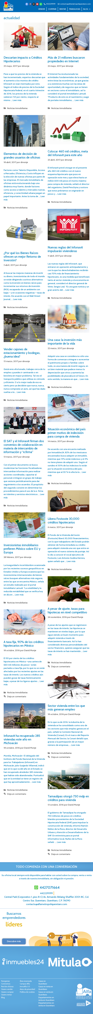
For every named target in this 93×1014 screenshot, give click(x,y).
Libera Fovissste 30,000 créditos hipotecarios (63, 520)
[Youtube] (37, 4)
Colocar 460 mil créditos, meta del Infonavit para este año (68, 153)
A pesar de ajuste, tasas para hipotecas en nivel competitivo (67, 610)
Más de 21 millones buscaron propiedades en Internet (66, 59)
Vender (41, 9)
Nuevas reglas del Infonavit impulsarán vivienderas (65, 249)
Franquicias (74, 9)
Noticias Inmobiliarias (17, 108)
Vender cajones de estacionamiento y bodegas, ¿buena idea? (22, 352)
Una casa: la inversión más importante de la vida (65, 341)
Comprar (52, 9)
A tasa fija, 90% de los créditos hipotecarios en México (24, 643)
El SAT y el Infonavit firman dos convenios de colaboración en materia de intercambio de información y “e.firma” (24, 446)
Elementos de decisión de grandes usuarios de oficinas (22, 155)
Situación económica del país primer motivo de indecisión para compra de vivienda (67, 432)
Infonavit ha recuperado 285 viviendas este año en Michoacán (22, 739)
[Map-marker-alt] (26, 4)
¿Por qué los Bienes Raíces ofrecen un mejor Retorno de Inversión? (22, 256)
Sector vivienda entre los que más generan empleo (66, 707)
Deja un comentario (60, 666)
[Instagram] (33, 4)
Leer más (17, 100)
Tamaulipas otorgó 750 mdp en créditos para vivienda (68, 798)
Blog (85, 9)
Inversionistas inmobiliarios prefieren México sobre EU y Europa (22, 548)
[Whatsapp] (40, 4)
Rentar (62, 9)
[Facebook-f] (30, 4)
